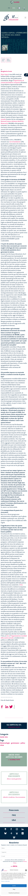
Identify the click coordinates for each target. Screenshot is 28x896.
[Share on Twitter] (11, 706)
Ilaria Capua (4, 74)
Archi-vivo (4, 737)
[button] (26, 870)
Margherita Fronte (6, 71)
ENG (14, 8)
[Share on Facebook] (3, 706)
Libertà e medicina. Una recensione (14, 797)
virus (2, 745)
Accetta (14, 885)
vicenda (3, 119)
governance (15, 743)
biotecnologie (5, 743)
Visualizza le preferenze (14, 893)
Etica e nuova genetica (14, 779)
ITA (9, 8)
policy (23, 743)
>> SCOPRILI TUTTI (14, 759)
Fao (8, 636)
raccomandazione (14, 142)
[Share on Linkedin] (7, 706)
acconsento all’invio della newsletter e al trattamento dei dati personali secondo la (15, 861)
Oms (21, 585)
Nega (14, 889)
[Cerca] (23, 8)
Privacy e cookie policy (5, 881)
